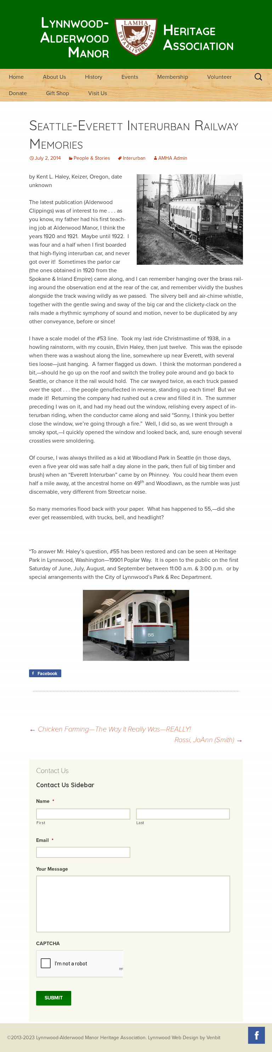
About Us (54, 77)
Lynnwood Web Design (173, 1038)
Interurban (134, 158)
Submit (54, 998)
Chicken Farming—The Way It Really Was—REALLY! (110, 729)
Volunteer (219, 77)
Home (16, 77)
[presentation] (79, 964)
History (93, 77)
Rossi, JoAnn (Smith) (209, 740)
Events (129, 77)
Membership (172, 77)
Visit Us (97, 93)
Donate (18, 93)
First (40, 823)
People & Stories (92, 158)
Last (140, 823)
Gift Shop (57, 93)
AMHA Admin (172, 158)
